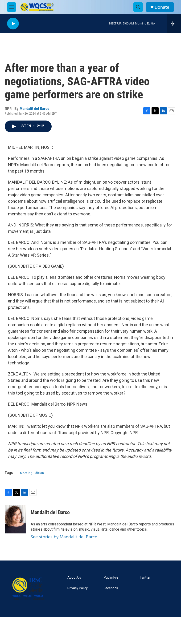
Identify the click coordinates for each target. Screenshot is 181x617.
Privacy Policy (77, 588)
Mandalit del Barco (34, 108)
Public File (111, 577)
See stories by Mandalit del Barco (64, 537)
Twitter (145, 577)
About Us (74, 577)
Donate (162, 7)
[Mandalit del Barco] (15, 519)
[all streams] (174, 23)
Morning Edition (32, 473)
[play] (13, 23)
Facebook (111, 588)
